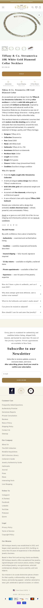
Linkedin (5, 506)
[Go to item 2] (11, 49)
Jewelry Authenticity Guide (12, 462)
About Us (5, 444)
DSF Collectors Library (10, 455)
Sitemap (5, 434)
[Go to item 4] (24, 49)
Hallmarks (6, 466)
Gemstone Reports (9, 412)
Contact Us (6, 430)
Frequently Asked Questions (12, 405)
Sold (21, 74)
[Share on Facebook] (8, 225)
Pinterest (5, 513)
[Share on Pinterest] (13, 225)
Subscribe (21, 380)
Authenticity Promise (9, 408)
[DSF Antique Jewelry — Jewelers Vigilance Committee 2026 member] (21, 391)
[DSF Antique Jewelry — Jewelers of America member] (12, 391)
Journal (5, 470)
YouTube (5, 509)
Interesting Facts (8, 480)
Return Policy (7, 423)
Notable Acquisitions (9, 452)
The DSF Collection (9, 448)
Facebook (5, 502)
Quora (4, 516)
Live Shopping (7, 484)
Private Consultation (9, 416)
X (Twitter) (6, 498)
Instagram (6, 495)
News (4, 477)
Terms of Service (8, 531)
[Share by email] (16, 225)
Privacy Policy (7, 527)
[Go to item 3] (17, 49)
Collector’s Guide (8, 459)
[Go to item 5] (30, 49)
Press (4, 473)
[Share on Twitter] (11, 225)
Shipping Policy (7, 426)
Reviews (5, 419)
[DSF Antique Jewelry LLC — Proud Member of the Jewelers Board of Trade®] (31, 391)
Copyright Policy (8, 534)
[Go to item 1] (5, 48)
